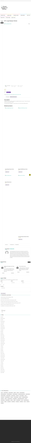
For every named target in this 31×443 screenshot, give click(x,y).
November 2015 (3, 340)
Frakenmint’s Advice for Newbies (5, 304)
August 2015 (2, 344)
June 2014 (2, 363)
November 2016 (3, 328)
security (2, 401)
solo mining (9, 401)
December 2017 (3, 321)
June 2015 (2, 347)
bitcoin (16, 94)
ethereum (2, 398)
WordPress (18, 441)
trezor (25, 401)
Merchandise (23, 15)
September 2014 (3, 359)
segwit (5, 401)
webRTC (28, 401)
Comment (2, 286)
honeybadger (15, 398)
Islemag (12, 441)
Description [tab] (7, 96)
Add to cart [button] (7, 184)
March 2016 (2, 334)
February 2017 (2, 325)
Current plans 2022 (22, 266)
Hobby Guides (9, 15)
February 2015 (2, 353)
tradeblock (21, 401)
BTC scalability (22, 395)
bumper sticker (19, 94)
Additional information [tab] (13, 96)
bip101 (15, 392)
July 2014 (2, 362)
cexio (25, 395)
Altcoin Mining (6, 392)
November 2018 (3, 318)
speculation (13, 401)
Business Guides (16, 15)
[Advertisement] (19, 7)
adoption (14, 94)
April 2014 (2, 366)
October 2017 (2, 322)
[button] (29, 24)
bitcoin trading (8, 395)
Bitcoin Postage (3, 395)
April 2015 (2, 350)
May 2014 (2, 365)
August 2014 (2, 360)
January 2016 (2, 337)
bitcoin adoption (22, 392)
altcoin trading (11, 392)
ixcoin (26, 398)
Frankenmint (17, 244)
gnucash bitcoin (10, 398)
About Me (28, 15)
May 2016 (2, 331)
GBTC (6, 398)
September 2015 (3, 343)
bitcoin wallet (13, 395)
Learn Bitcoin (3, 15)
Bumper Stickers (9, 94)
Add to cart (8, 92)
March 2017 (2, 324)
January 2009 (2, 372)
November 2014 (3, 356)
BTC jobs (17, 395)
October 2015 (2, 341)
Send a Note (13, 17)
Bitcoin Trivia (8, 17)
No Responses (12, 244)
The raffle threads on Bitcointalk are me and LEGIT (7, 301)
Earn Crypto (3, 17)
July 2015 (2, 346)
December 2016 (3, 327)
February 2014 (2, 369)
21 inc (2, 392)
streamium (17, 401)
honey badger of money (21, 398)
